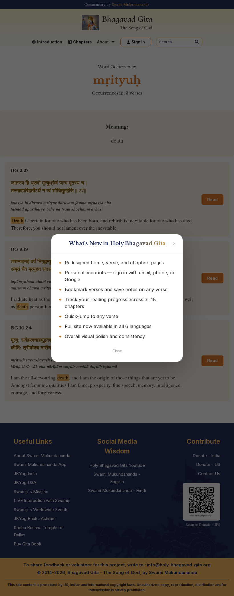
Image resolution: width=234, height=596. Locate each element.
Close (117, 351)
